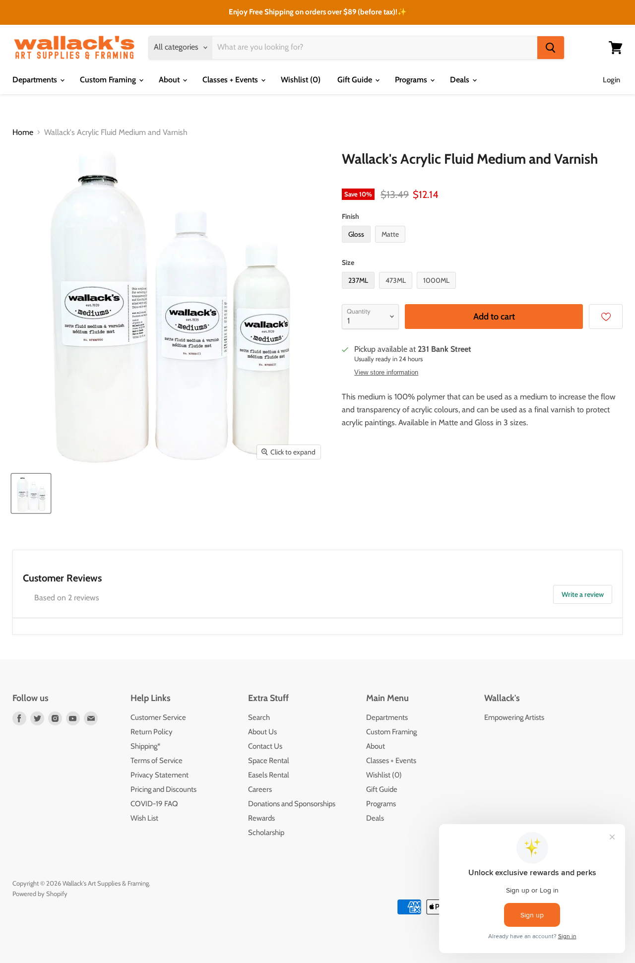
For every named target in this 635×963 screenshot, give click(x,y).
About (170, 79)
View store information (386, 372)
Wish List (144, 818)
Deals (460, 79)
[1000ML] (437, 291)
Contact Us (265, 746)
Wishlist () (300, 79)
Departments (35, 79)
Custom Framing (109, 79)
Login (611, 79)
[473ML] (397, 291)
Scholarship (266, 832)
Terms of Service (156, 760)
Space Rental (268, 760)
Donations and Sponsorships (291, 803)
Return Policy (151, 731)
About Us (262, 731)
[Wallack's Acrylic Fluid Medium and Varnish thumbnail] (31, 493)
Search (259, 717)
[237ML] (359, 291)
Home (22, 132)
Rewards (261, 818)
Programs (412, 79)
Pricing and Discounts (163, 789)
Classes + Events (231, 79)
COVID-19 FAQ (154, 803)
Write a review (583, 594)
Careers (260, 789)
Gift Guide (355, 79)
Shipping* (145, 746)
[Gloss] (357, 245)
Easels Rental (268, 774)
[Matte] (391, 245)
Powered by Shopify (39, 894)
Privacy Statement (159, 774)
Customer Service (158, 717)
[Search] (550, 47)
